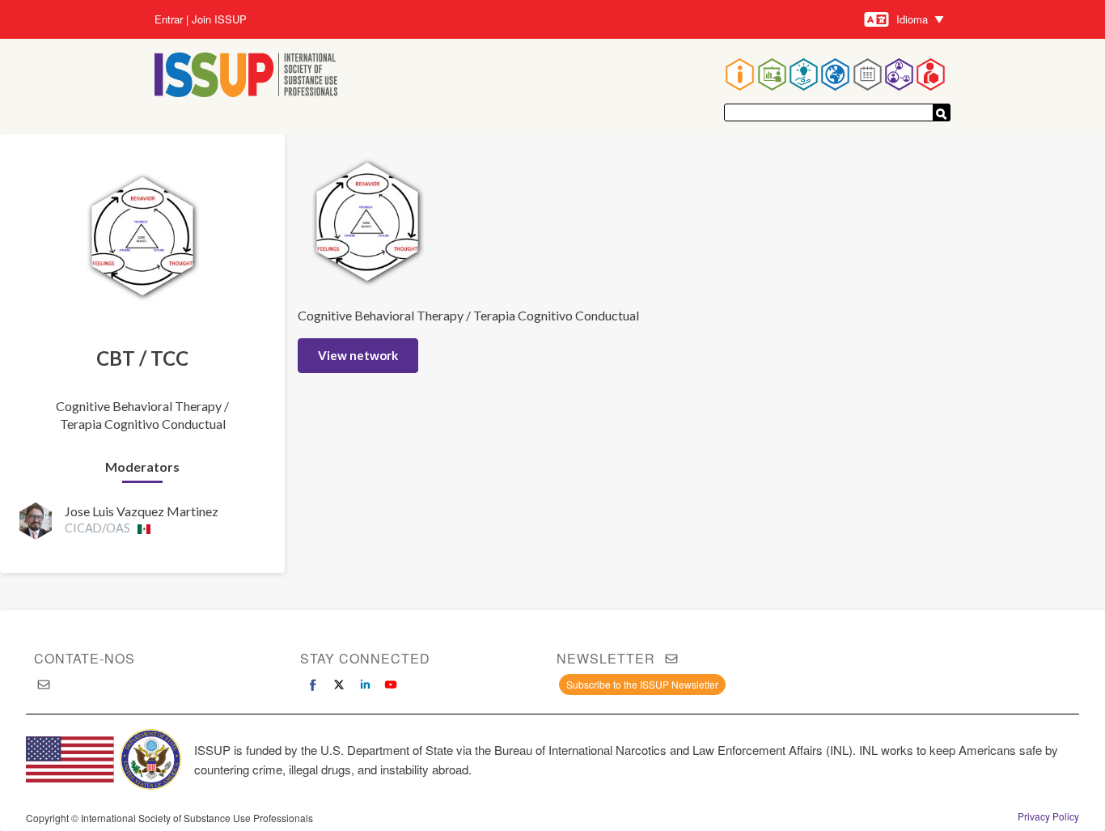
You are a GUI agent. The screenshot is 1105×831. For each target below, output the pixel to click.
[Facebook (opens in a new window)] (313, 684)
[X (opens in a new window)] (339, 684)
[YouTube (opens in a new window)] (390, 684)
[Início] (246, 76)
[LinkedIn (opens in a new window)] (365, 684)
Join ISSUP (219, 19)
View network (358, 355)
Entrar (169, 19)
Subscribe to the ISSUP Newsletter (642, 684)
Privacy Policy (1048, 816)
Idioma (912, 19)
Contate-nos (84, 658)
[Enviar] (941, 112)
